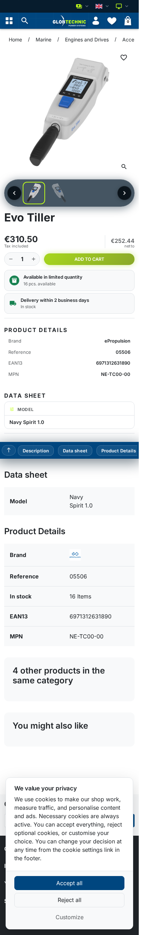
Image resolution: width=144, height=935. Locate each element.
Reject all (69, 899)
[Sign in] (96, 21)
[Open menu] (9, 20)
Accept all (69, 883)
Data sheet (75, 450)
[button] (24, 20)
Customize (70, 917)
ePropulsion (117, 341)
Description (36, 450)
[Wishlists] (112, 21)
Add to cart (89, 259)
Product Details (118, 450)
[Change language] (102, 6)
